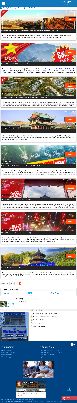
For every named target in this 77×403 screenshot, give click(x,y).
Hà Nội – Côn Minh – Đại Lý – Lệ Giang (11, 131)
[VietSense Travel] (1, 8)
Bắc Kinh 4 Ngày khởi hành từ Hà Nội (11, 267)
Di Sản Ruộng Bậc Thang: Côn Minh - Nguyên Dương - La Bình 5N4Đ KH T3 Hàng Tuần (24, 97)
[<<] (7, 283)
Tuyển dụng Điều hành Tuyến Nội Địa (50, 350)
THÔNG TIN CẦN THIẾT (8, 347)
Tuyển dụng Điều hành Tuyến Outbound (51, 352)
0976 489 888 (55, 293)
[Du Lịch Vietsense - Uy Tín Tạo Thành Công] (38, 377)
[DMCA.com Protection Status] (69, 391)
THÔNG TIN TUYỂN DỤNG (47, 347)
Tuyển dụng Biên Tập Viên (47, 354)
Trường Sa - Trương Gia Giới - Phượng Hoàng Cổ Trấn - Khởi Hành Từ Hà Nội (21, 166)
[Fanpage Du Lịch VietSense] (31, 397)
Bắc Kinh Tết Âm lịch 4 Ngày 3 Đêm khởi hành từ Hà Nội (16, 199)
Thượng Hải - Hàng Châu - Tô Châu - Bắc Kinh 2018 (15, 64)
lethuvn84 (30, 293)
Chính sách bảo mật (6, 354)
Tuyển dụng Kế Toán (45, 357)
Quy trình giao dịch (6, 350)
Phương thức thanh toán (8, 352)
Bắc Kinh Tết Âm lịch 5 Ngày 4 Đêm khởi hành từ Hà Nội (16, 233)
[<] (11, 283)
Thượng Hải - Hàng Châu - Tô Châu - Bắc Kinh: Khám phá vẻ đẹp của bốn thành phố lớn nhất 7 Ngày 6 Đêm (29, 30)
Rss (72, 344)
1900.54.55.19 (68, 2)
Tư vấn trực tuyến (70, 397)
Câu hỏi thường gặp (6, 357)
